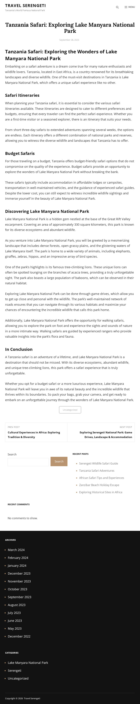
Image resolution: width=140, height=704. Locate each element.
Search (12, 454)
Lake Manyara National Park (28, 663)
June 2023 (15, 621)
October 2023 (17, 589)
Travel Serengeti (25, 5)
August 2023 (16, 605)
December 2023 (19, 573)
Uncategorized (70, 409)
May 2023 (15, 628)
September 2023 (19, 597)
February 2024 (18, 558)
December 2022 (19, 636)
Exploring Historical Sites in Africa (100, 492)
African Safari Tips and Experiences (101, 478)
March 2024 (16, 550)
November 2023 (19, 581)
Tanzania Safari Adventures (96, 471)
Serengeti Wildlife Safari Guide (98, 463)
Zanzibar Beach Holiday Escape (99, 485)
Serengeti (14, 670)
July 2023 (14, 613)
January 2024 (17, 565)
